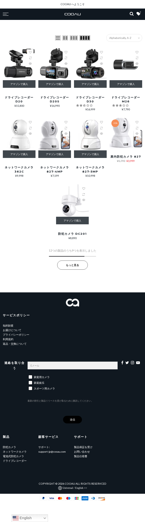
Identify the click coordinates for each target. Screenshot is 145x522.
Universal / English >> (74, 488)
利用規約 (8, 339)
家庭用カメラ (42, 377)
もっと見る (72, 265)
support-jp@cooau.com (52, 451)
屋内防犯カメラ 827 (125, 156)
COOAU (70, 483)
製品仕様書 (80, 456)
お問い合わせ (82, 451)
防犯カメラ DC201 (72, 233)
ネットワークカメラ (15, 451)
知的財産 (8, 325)
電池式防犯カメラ (13, 456)
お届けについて (12, 330)
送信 (72, 419)
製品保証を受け (83, 447)
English (25, 518)
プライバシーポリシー (16, 334)
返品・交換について (15, 343)
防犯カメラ (9, 447)
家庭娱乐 (39, 382)
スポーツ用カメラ (44, 388)
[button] (84, 105)
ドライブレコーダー (15, 460)
